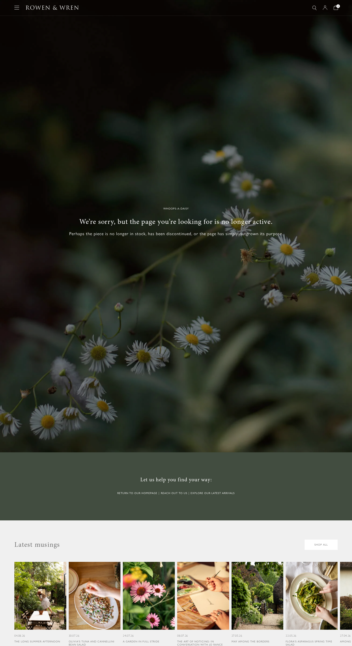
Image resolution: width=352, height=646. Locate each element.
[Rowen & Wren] (52, 8)
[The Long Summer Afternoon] (40, 602)
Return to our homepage (137, 493)
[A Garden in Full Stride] (149, 602)
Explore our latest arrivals (213, 493)
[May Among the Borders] (258, 602)
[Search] (314, 8)
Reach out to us (174, 493)
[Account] (325, 7)
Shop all (321, 544)
